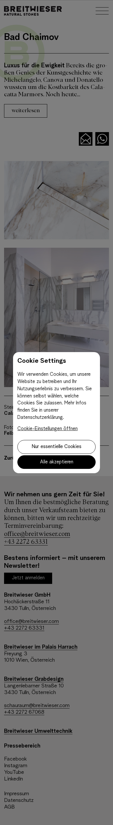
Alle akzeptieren (56, 462)
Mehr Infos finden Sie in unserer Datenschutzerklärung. (51, 410)
